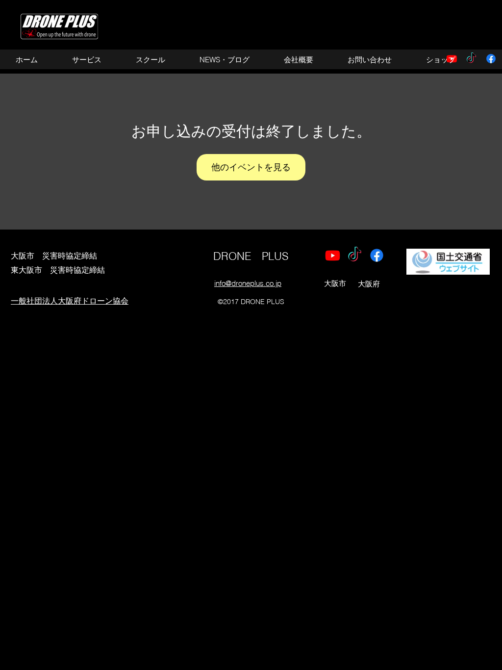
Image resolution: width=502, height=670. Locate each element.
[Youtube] (332, 255)
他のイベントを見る (251, 167)
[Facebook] (491, 58)
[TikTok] (354, 255)
